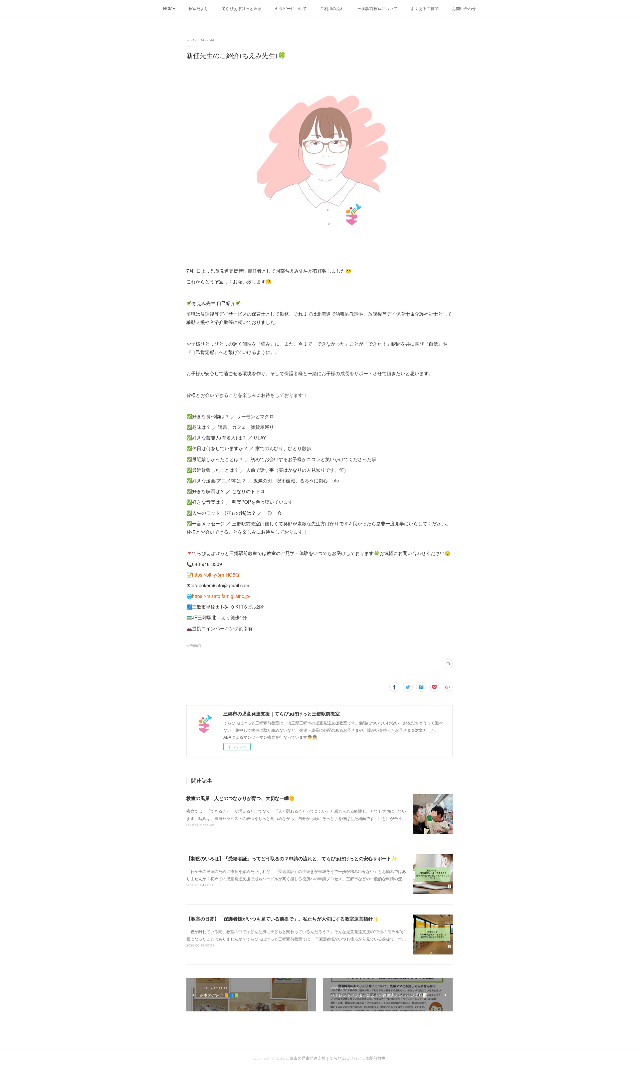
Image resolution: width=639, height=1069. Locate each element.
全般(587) (193, 645)
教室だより (198, 8)
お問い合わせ (464, 8)
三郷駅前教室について (377, 8)
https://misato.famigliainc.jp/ (221, 596)
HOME (169, 8)
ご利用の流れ (332, 8)
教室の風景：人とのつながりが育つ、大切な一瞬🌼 (240, 798)
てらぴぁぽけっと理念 (242, 8)
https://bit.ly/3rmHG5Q (215, 574)
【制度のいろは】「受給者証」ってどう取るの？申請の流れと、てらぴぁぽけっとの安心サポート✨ (291, 858)
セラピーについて (291, 8)
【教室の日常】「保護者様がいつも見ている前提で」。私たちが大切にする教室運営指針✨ (282, 918)
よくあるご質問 (425, 8)
